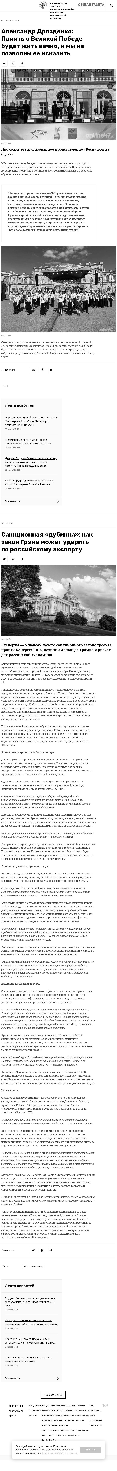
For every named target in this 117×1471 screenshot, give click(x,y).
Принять (91, 1449)
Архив (12, 1415)
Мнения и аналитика (33, 1266)
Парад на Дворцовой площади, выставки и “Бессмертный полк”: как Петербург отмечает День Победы (31, 421)
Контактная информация (16, 1408)
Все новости (12, 501)
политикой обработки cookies (60, 1453)
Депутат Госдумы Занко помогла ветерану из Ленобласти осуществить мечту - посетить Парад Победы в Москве (31, 462)
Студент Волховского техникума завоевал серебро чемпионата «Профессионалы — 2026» (30, 1302)
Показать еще (53, 1395)
